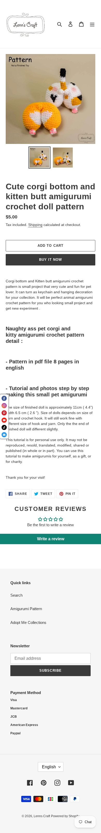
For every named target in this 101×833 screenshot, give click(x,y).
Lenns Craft (42, 816)
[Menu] (92, 24)
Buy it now (50, 260)
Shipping (35, 225)
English (49, 767)
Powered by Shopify (65, 816)
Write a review (50, 539)
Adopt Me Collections (28, 622)
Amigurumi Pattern (26, 609)
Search (16, 595)
